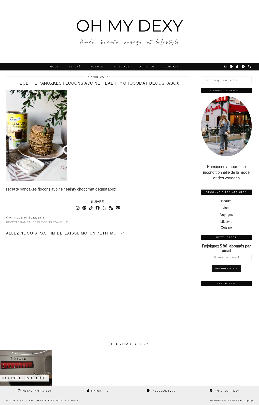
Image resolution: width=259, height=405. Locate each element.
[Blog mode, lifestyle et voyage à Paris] (129, 31)
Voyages (97, 66)
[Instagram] (225, 66)
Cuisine (226, 227)
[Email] (118, 208)
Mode (54, 66)
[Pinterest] (231, 66)
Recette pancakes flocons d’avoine (37, 220)
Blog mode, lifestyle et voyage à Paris (48, 400)
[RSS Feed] (111, 208)
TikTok (99, 390)
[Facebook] (243, 66)
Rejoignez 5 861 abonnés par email (226, 248)
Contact (172, 66)
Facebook (162, 390)
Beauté (74, 66)
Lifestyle (121, 66)
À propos (147, 66)
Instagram (36, 390)
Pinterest (226, 390)
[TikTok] (237, 66)
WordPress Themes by (231, 400)
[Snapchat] (104, 208)
